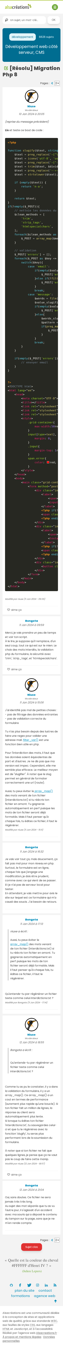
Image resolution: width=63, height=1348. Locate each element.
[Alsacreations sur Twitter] (29, 1285)
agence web (44, 1296)
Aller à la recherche (18, 10)
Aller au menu (14, 5)
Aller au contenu (38, 5)
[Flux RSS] (55, 1285)
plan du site (24, 1290)
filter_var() (30, 740)
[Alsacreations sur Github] (11, 1285)
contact (45, 1290)
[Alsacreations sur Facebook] (20, 1285)
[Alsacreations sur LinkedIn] (46, 1285)
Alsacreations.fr (46, 1333)
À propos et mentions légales (22, 1337)
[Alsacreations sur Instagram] (37, 1285)
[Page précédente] (52, 83)
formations (20, 1296)
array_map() (43, 791)
